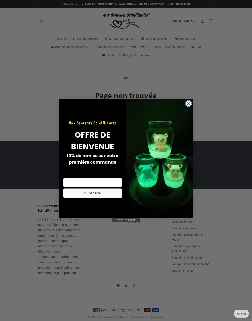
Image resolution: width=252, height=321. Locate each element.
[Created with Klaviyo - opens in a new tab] (126, 220)
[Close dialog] (188, 103)
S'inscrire (92, 193)
